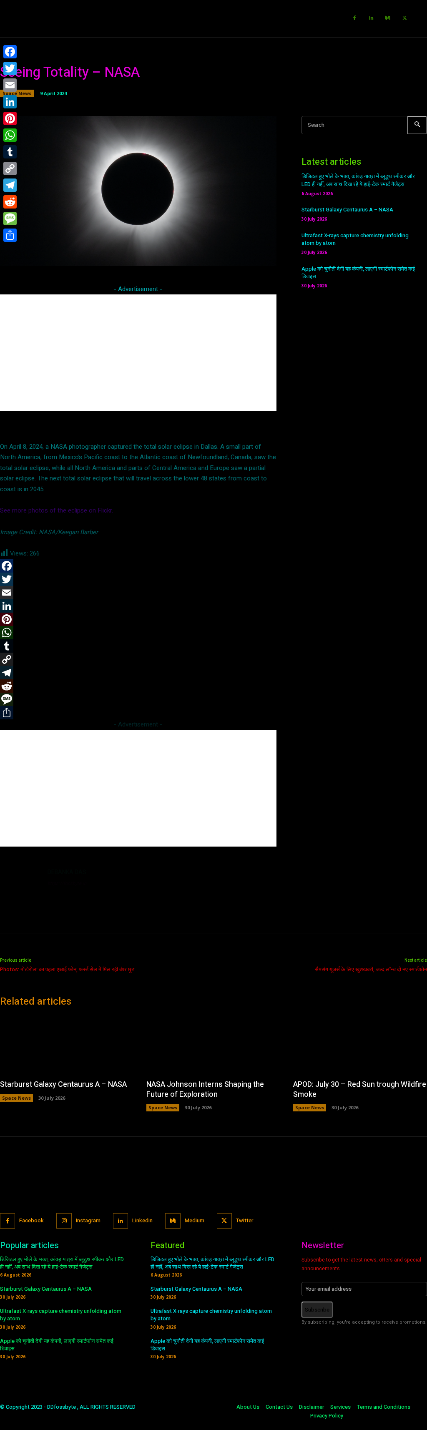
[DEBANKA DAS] (20, 888)
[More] (279, 254)
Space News (16, 1098)
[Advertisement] (138, 352)
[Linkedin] (371, 18)
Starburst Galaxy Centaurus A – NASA (347, 210)
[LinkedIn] (10, 101)
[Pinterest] (10, 118)
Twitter (244, 1220)
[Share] (10, 235)
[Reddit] (10, 202)
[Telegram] (10, 185)
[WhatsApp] (10, 135)
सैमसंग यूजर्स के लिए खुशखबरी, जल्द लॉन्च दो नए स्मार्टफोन (371, 969)
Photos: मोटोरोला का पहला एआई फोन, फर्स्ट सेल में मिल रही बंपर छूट (67, 969)
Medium (194, 1220)
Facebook (31, 1220)
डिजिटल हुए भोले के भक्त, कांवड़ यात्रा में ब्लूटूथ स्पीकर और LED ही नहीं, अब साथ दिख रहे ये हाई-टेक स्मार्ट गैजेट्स (358, 180)
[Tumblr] (10, 151)
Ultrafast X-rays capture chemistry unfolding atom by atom (355, 239)
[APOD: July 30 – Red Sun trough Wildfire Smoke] (360, 1044)
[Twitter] (404, 18)
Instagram (88, 1220)
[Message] (10, 218)
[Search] (417, 125)
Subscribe (317, 1310)
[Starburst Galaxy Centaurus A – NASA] (67, 1044)
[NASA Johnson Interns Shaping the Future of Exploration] (213, 1044)
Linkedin (142, 1220)
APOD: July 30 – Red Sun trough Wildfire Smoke (359, 1089)
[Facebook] (354, 18)
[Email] (10, 85)
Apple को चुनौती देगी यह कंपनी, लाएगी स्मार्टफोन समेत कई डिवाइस (358, 272)
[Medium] (388, 18)
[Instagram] (63, 1220)
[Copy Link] (10, 168)
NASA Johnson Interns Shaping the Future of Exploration (205, 1089)
